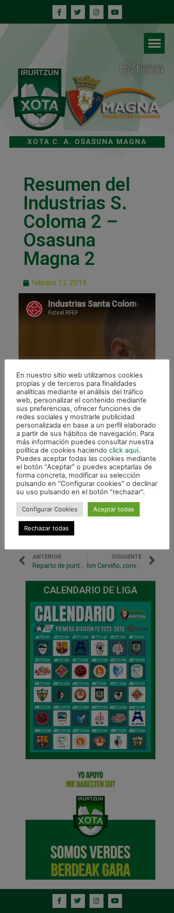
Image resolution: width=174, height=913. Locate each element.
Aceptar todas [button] (113, 509)
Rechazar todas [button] (46, 528)
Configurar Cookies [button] (49, 509)
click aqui (123, 450)
